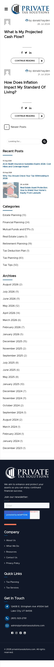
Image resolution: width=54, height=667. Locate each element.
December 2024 (12, 391)
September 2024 (13, 412)
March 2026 (10, 320)
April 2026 (9, 313)
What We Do (12, 546)
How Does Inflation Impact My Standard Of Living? (24, 87)
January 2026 (11, 334)
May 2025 (9, 377)
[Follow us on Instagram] (16, 633)
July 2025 (9, 363)
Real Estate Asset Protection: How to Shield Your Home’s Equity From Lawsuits (34, 190)
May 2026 (9, 306)
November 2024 (12, 398)
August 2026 (10, 284)
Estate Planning (12, 215)
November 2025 (12, 348)
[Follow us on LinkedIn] (24, 633)
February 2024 (12, 434)
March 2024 (10, 427)
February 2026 (12, 327)
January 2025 (11, 384)
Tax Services (12, 588)
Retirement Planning (15, 244)
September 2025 (13, 356)
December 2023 (12, 448)
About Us (11, 540)
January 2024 (11, 441)
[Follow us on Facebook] (12, 633)
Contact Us (11, 558)
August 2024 (10, 420)
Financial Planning (13, 222)
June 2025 (9, 370)
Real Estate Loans (13, 236)
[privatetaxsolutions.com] (27, 473)
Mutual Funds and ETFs (16, 229)
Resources (11, 552)
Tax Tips (8, 265)
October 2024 (11, 405)
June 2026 (9, 299)
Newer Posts (18, 127)
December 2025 (12, 341)
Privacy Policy (13, 563)
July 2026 (9, 292)
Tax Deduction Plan (14, 251)
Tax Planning (10, 258)
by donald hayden (39, 20)
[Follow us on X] (20, 633)
